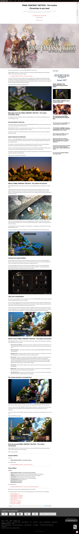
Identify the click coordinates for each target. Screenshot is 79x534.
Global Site (15, 520)
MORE (23, 0)
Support (11, 520)
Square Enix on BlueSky (15, 503)
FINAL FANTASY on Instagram (17, 496)
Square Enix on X (14, 499)
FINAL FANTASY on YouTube (16, 498)
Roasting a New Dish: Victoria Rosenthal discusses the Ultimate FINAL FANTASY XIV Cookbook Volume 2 (61, 140)
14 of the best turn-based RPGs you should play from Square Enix (61, 123)
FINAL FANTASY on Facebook (17, 495)
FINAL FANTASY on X (15, 494)
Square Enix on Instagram (16, 502)
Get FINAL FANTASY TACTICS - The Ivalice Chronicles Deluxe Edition (24, 486)
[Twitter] (12, 514)
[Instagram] (35, 514)
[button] (77, 532)
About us (2, 520)
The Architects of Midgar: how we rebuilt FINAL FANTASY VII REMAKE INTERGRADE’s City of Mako (61, 129)
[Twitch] (27, 514)
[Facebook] (4, 514)
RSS (12, 523)
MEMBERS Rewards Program (5, 523)
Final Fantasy (40, 20)
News (19, 520)
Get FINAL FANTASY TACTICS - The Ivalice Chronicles (21, 76)
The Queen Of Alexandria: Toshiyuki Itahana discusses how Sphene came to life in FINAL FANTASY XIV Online (61, 147)
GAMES (10, 0)
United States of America (71, 520)
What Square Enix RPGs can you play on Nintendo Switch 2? (61, 134)
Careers (7, 520)
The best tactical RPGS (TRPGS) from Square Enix (60, 153)
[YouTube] (20, 514)
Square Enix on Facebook (16, 500)
